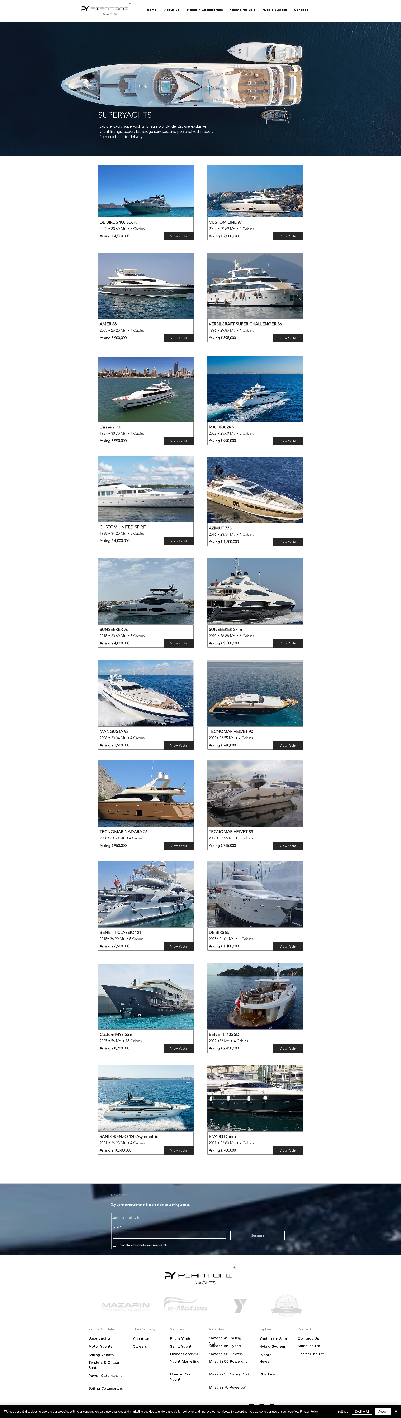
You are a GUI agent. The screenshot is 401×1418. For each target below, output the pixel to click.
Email (117, 1227)
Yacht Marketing (184, 1361)
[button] (311, 1354)
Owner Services (184, 1354)
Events (265, 1355)
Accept (382, 1411)
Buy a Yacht (181, 1339)
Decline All (362, 1411)
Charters (267, 1374)
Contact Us (308, 1339)
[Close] (395, 1411)
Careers (140, 1346)
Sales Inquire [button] (309, 1346)
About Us (141, 1339)
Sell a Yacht (181, 1346)
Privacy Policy (309, 1411)
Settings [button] (343, 1411)
